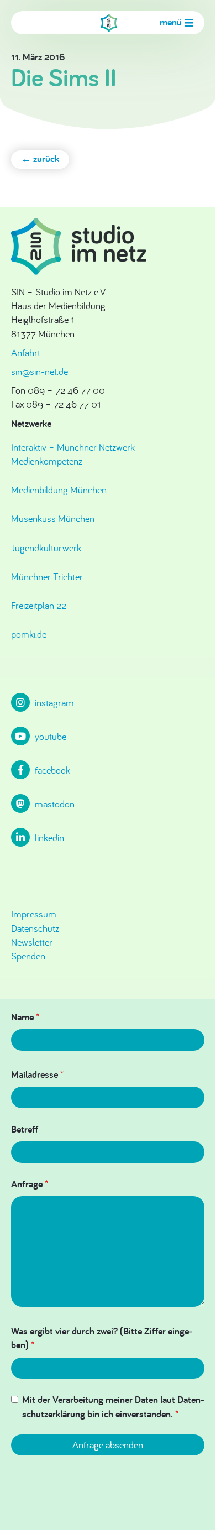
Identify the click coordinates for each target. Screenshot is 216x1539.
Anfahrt (25, 352)
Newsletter (31, 942)
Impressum (33, 913)
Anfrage (29, 1183)
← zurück (40, 158)
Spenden (28, 956)
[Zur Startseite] (108, 23)
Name (25, 1016)
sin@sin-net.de (39, 371)
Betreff (24, 1129)
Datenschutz (35, 928)
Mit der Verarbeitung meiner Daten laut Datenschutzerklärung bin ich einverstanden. (113, 1406)
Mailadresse (37, 1074)
